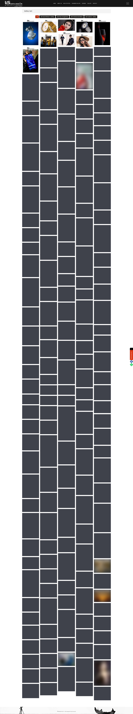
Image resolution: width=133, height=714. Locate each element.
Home (54, 3)
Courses (84, 3)
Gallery (89, 3)
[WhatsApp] (131, 364)
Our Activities (66, 3)
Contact (95, 3)
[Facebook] (131, 361)
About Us (59, 3)
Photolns (59, 711)
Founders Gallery (76, 3)
